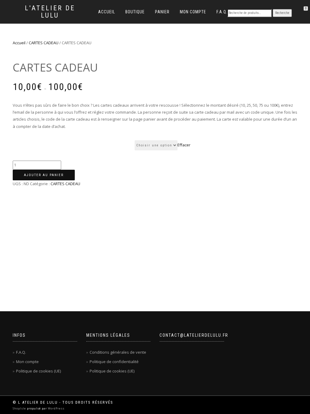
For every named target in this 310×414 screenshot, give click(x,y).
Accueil (106, 11)
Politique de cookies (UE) (38, 371)
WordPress (55, 408)
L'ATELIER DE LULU (50, 12)
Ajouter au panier (44, 175)
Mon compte (193, 11)
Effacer (183, 145)
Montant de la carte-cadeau (73, 144)
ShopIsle (20, 408)
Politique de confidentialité (114, 361)
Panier (162, 11)
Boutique (135, 11)
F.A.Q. (221, 11)
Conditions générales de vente (118, 352)
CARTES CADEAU (43, 42)
